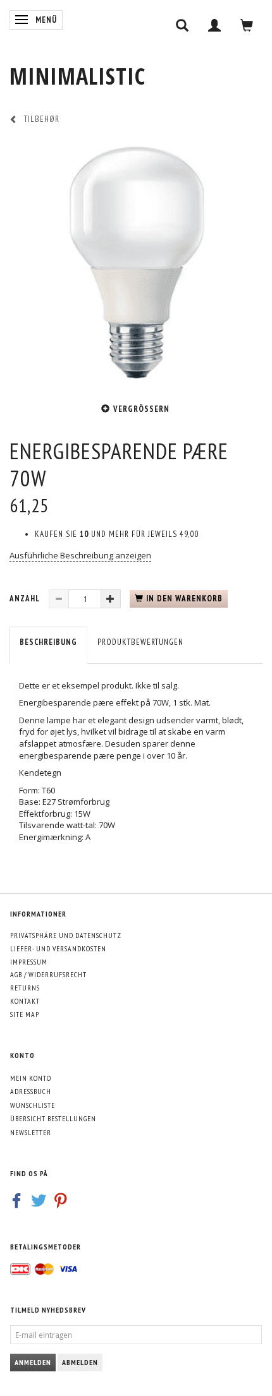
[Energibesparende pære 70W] (136, 262)
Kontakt (25, 1001)
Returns (25, 987)
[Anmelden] (215, 25)
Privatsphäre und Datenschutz (65, 935)
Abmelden (80, 1362)
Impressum (28, 961)
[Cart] (247, 25)
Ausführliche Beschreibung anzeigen (80, 555)
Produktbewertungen (140, 642)
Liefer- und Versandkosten (58, 948)
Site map (24, 1014)
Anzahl (25, 598)
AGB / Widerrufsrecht (48, 974)
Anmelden (33, 1362)
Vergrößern (141, 409)
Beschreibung (48, 642)
